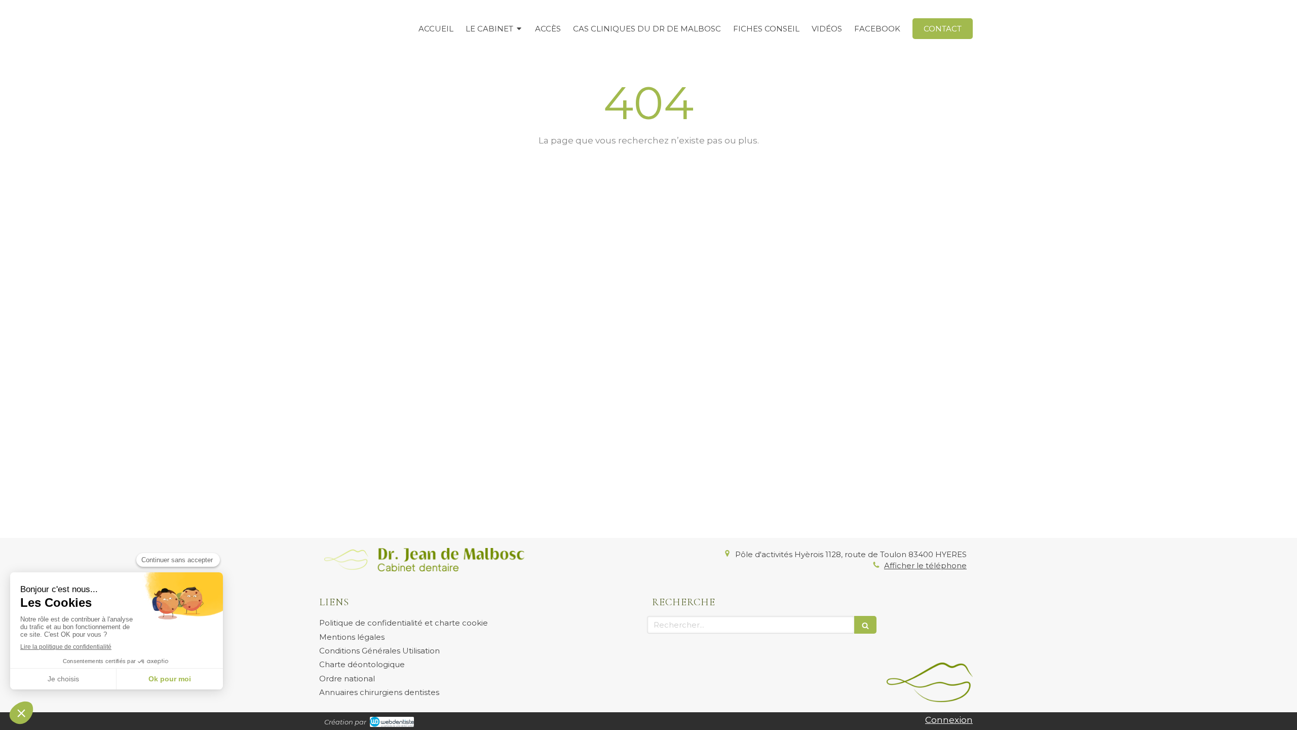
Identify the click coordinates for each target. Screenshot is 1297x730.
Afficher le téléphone (925, 565)
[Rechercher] (865, 625)
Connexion (949, 720)
